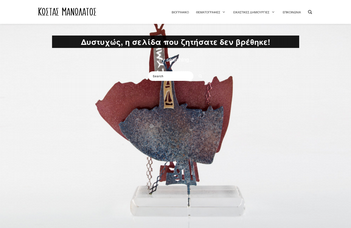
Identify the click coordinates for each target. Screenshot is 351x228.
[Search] (198, 74)
